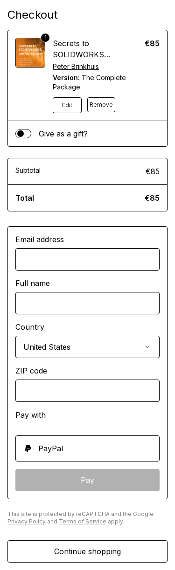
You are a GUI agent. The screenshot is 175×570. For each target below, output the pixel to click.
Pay (87, 480)
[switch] (23, 133)
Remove (101, 104)
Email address (39, 239)
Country (29, 327)
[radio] (87, 448)
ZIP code (31, 370)
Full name (32, 283)
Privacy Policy (26, 521)
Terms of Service (82, 521)
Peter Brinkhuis (76, 66)
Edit (67, 105)
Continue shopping (87, 551)
